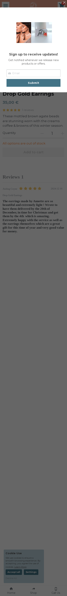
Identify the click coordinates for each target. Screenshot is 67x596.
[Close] (64, 3)
